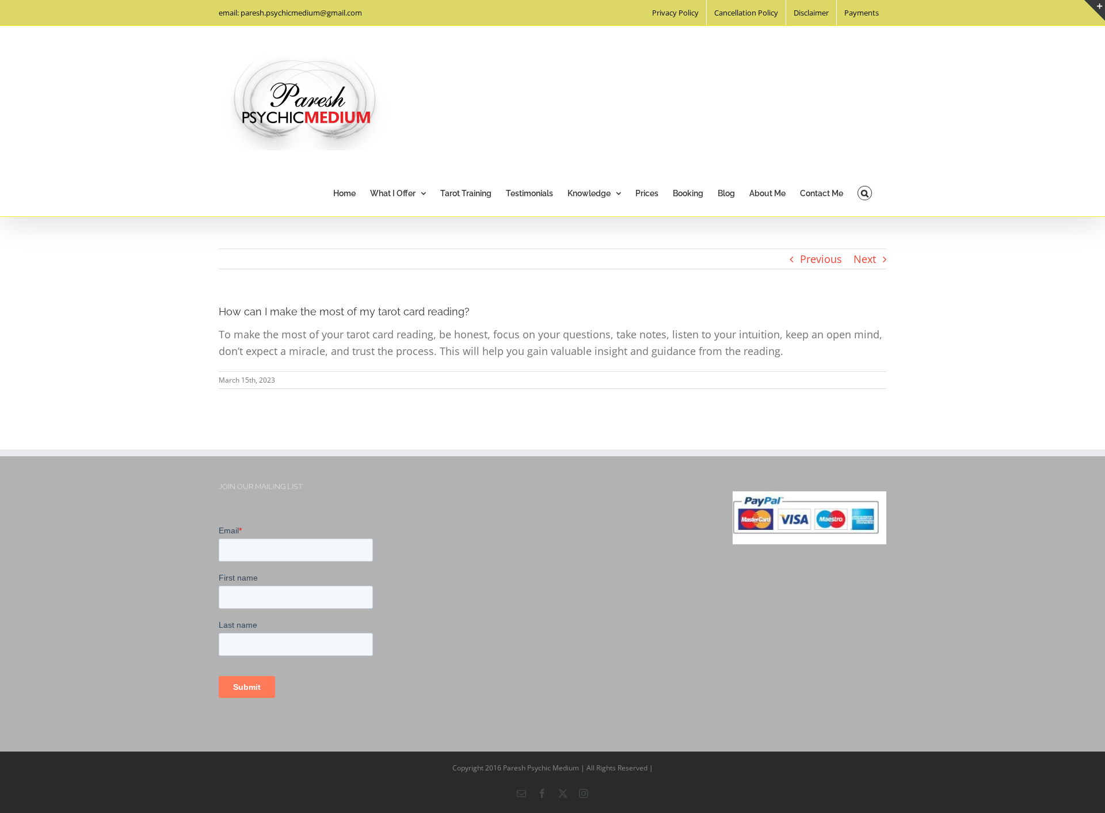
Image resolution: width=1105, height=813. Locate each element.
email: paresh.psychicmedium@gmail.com (290, 12)
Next (864, 259)
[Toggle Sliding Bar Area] (1094, 10)
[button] (865, 192)
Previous (821, 259)
